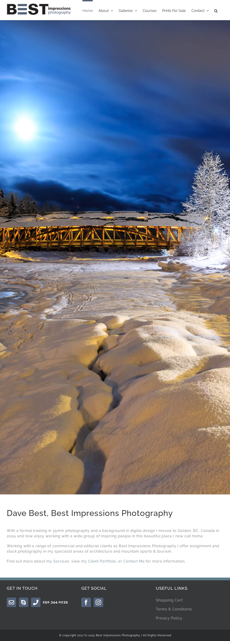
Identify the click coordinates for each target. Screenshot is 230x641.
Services (61, 561)
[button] (216, 10)
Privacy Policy (169, 618)
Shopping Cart (169, 600)
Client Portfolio (102, 561)
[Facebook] (86, 602)
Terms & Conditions (174, 609)
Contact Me (134, 561)
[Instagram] (98, 602)
